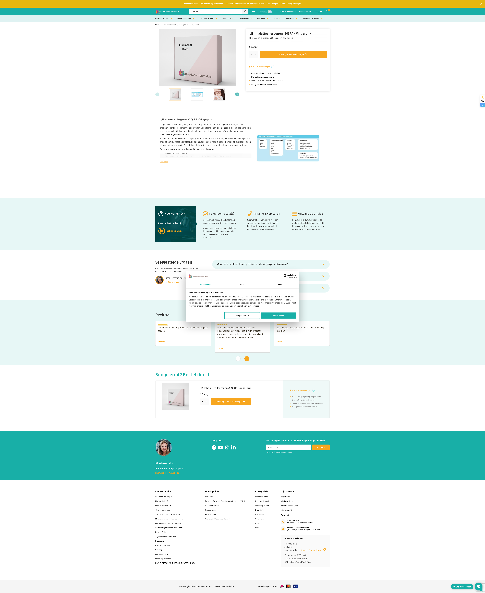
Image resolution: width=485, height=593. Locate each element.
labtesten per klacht (311, 18)
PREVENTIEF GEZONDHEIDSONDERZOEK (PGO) (175, 563)
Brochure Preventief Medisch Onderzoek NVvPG (225, 501)
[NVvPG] (265, 11)
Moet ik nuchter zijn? (163, 505)
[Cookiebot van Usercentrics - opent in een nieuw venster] (285, 276)
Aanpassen (241, 315)
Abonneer (320, 447)
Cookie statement (162, 545)
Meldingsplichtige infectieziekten (168, 523)
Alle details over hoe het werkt (168, 514)
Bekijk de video (174, 230)
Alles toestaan (278, 315)
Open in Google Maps (311, 550)
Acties (257, 523)
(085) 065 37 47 (293, 520)
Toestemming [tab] (205, 284)
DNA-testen (244, 18)
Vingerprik (290, 18)
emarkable (229, 586)
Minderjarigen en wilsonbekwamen (169, 519)
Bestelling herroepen (289, 505)
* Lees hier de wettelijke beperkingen (279, 452)
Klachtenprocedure (163, 558)
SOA (276, 18)
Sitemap (158, 550)
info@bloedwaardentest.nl (298, 528)
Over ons (209, 497)
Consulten (261, 18)
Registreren (285, 497)
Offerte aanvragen (288, 11)
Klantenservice (305, 11)
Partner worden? (212, 514)
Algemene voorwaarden (165, 536)
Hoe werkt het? (161, 501)
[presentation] (157, 94)
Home (157, 25)
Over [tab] (280, 284)
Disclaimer (159, 541)
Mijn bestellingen (287, 501)
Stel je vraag (173, 282)
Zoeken (245, 11)
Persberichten (210, 510)
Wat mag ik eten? (207, 18)
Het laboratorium (212, 505)
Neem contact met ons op (167, 473)
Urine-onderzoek (184, 18)
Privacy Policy (161, 532)
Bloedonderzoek (162, 18)
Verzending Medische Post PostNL (169, 528)
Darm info (227, 18)
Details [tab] (242, 284)
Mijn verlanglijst (287, 510)
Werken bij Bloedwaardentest (217, 519)
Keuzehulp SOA (161, 554)
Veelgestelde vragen (163, 497)
